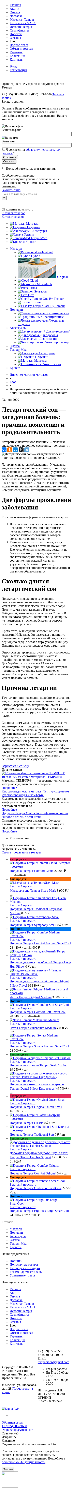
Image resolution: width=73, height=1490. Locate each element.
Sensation (40, 291)
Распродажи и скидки (25, 1268)
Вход (13, 66)
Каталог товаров (13, 213)
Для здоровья (49, 335)
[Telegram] (26, 449)
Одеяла (29, 234)
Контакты (16, 59)
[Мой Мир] (15, 449)
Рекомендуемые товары (26, 1271)
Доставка (16, 16)
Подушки (33, 227)
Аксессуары (38, 231)
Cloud (34, 280)
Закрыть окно (11, 190)
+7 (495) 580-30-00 (14, 1426)
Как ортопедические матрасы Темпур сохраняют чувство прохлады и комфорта (35, 793)
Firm (31, 295)
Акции (14, 8)
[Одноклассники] (9, 449)
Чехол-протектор (57, 342)
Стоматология (51, 364)
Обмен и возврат (21, 48)
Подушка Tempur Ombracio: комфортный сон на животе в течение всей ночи (35, 815)
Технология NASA (23, 23)
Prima (33, 287)
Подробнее (9, 787)
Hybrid (35, 256)
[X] (21, 449)
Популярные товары (24, 1264)
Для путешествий (58, 331)
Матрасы (32, 223)
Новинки (16, 1261)
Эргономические (57, 313)
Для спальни (48, 338)
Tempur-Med (39, 238)
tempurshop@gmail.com (53, 1362)
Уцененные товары (23, 1275)
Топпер (37, 302)
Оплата (15, 12)
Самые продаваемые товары (21, 852)
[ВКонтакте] (4, 449)
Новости (16, 34)
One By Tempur (53, 298)
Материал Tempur (22, 19)
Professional (45, 252)
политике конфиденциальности (23, 1462)
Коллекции (17, 56)
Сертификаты (19, 30)
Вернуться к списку (15, 766)
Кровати (31, 241)
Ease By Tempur (54, 306)
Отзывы (15, 37)
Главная (15, 5)
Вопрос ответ (19, 45)
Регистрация (18, 70)
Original (62, 277)
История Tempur (21, 26)
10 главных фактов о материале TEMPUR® (32, 777)
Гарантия (16, 52)
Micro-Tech (44, 284)
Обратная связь (12, 1422)
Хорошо (8, 1469)
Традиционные (53, 317)
